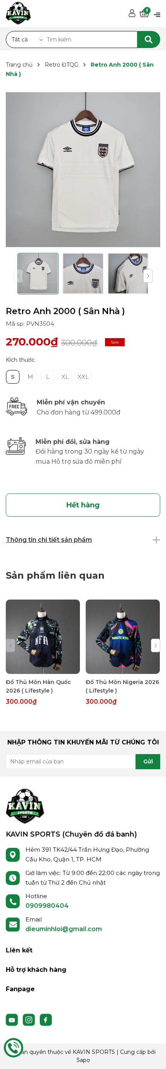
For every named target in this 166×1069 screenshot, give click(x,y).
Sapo (83, 1060)
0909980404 (47, 905)
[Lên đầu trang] (152, 1055)
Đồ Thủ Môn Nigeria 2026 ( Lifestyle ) (122, 686)
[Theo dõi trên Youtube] (13, 1019)
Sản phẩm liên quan (55, 575)
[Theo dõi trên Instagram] (30, 1019)
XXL (83, 376)
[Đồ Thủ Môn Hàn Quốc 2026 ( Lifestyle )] (43, 637)
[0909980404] (13, 1047)
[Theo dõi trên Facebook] (46, 1019)
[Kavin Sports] (18, 12)
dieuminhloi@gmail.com (63, 929)
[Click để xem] (83, 169)
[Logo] (25, 805)
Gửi (148, 761)
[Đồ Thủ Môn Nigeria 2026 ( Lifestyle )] (123, 637)
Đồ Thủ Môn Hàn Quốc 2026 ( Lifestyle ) (38, 686)
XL (65, 376)
